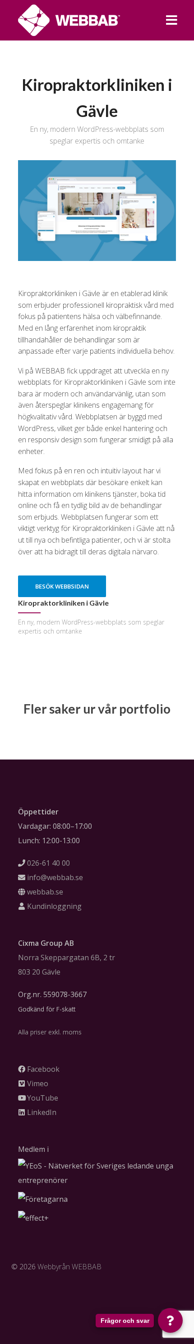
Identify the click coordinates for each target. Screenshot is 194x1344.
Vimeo (37, 1083)
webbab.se (45, 892)
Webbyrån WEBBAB (69, 1267)
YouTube (42, 1098)
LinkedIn (41, 1112)
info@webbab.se (55, 877)
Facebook (43, 1069)
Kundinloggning (54, 906)
